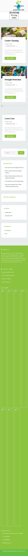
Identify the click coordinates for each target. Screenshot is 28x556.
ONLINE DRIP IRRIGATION (8, 275)
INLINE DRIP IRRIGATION (8, 272)
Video (6, 233)
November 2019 (8, 215)
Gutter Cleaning (12, 40)
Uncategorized (8, 230)
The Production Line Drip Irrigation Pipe (14, 181)
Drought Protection (13, 79)
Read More (10, 58)
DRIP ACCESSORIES (6, 278)
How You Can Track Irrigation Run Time (14, 167)
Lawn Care (9, 118)
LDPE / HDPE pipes (6, 282)
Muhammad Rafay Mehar (10, 46)
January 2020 (8, 212)
